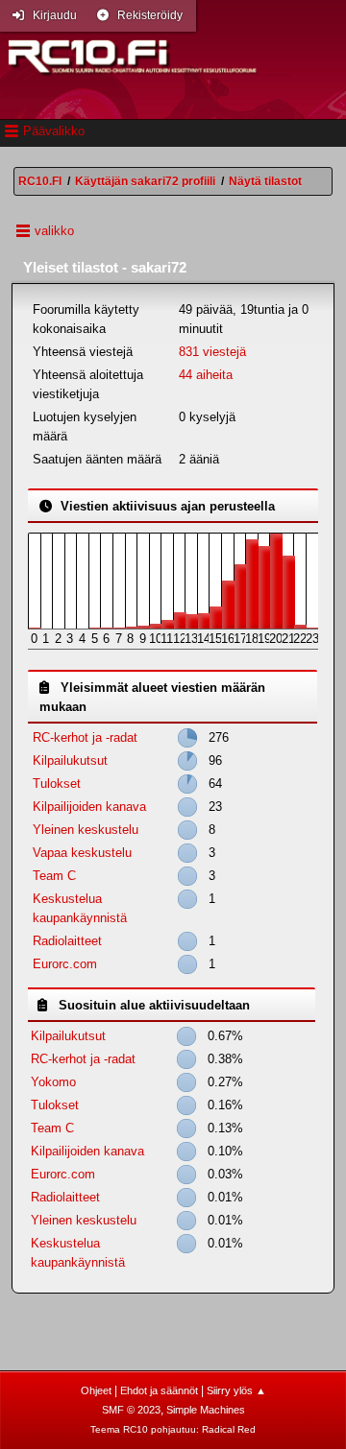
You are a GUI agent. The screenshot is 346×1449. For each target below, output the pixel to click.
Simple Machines (205, 1409)
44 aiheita (206, 375)
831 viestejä (212, 351)
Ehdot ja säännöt (159, 1390)
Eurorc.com (65, 964)
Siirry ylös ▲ (236, 1390)
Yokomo (53, 1082)
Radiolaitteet (67, 941)
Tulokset (57, 783)
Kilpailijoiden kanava (89, 806)
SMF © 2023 (131, 1409)
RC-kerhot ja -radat (85, 737)
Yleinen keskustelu (85, 829)
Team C (54, 875)
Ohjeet (96, 1390)
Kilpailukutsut (70, 760)
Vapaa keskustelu (82, 852)
